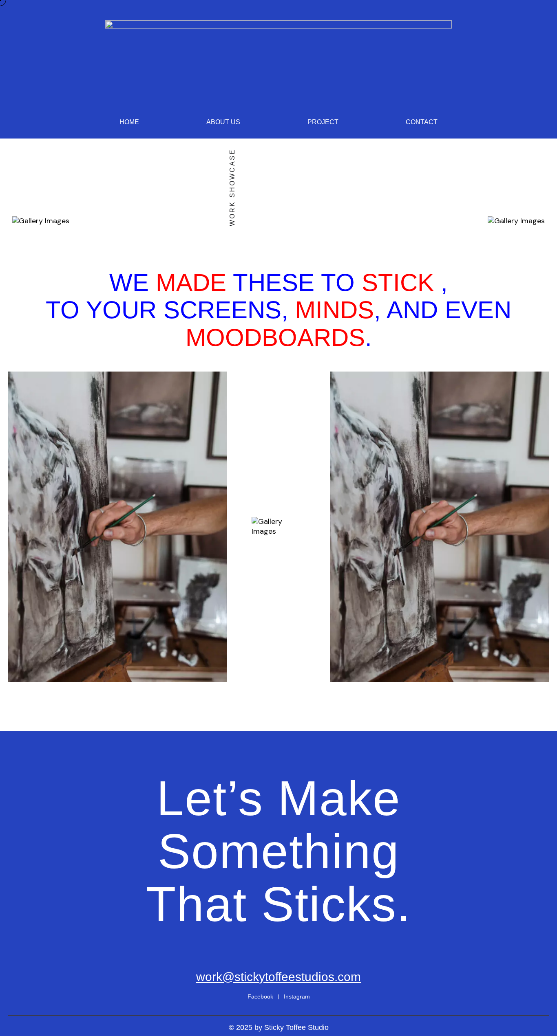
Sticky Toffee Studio (296, 1027)
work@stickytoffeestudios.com (278, 976)
